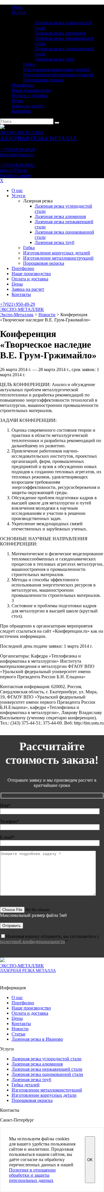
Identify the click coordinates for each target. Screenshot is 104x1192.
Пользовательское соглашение (24, 978)
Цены (17, 100)
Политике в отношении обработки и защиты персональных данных (32, 1175)
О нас (17, 7)
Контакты (21, 111)
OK (90, 1160)
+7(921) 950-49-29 (17, 149)
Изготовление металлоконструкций (58, 74)
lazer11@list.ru (13, 170)
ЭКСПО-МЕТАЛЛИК (22, 309)
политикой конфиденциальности (32, 941)
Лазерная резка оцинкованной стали (47, 1074)
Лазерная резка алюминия (60, 33)
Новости (20, 1028)
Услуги (18, 12)
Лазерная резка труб (54, 59)
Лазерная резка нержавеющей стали (47, 1069)
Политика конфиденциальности (25, 983)
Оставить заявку (16, 175)
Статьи (18, 1033)
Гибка (29, 64)
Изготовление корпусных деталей (56, 69)
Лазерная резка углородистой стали (46, 1058)
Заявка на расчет (28, 105)
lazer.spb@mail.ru (16, 154)
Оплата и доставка (30, 95)
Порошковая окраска (43, 79)
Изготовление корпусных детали (44, 1095)
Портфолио (23, 85)
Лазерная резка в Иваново (37, 1039)
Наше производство (31, 90)
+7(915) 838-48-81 (17, 165)
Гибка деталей (26, 1084)
